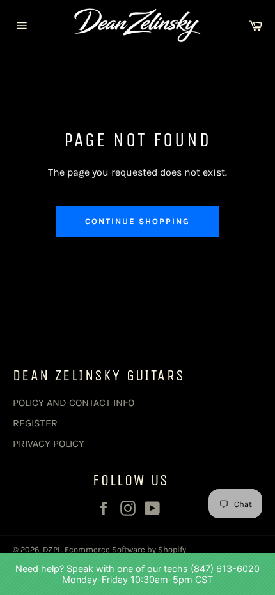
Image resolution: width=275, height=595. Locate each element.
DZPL (52, 549)
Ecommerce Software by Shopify (125, 549)
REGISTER (35, 423)
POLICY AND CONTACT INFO (73, 402)
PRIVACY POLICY (48, 443)
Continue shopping (137, 221)
